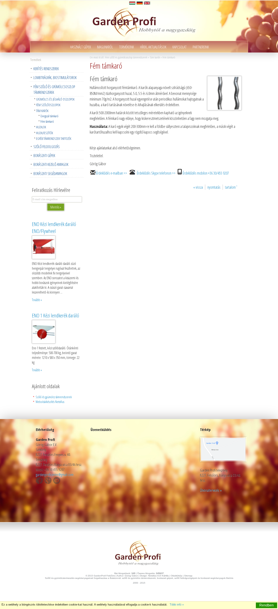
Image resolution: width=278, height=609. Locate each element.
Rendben (266, 605)
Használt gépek (80, 47)
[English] (147, 3)
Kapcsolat (179, 47)
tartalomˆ (231, 187)
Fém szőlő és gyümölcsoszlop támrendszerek (54, 89)
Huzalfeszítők (44, 133)
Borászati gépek (44, 155)
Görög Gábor (131, 575)
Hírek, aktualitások (153, 47)
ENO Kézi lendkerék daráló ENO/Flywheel (54, 227)
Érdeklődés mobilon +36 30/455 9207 (205, 173)
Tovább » (37, 299)
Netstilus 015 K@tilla (158, 575)
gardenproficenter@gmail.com (54, 474)
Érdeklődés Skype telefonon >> (156, 173)
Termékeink (126, 47)
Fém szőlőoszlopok (48, 105)
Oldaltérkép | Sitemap (181, 575)
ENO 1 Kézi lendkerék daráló (55, 315)
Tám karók (42, 111)
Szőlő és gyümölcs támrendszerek (54, 397)
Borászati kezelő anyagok (50, 164)
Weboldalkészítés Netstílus (50, 401)
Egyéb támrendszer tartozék (53, 138)
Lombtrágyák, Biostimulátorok (55, 77)
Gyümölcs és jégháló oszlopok (55, 99)
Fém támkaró (47, 121)
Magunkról (105, 47)
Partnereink (201, 47)
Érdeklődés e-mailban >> (111, 173)
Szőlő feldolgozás (46, 146)
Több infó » (177, 604)
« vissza (198, 187)
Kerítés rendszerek (46, 68)
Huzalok (41, 127)
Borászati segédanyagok (50, 173)
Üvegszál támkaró (49, 116)
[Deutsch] (140, 3)
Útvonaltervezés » (211, 490)
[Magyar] (132, 3)
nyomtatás (213, 187)
